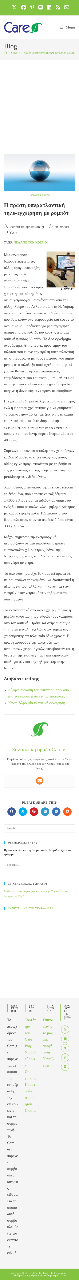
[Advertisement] (39, 101)
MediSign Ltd (46, 1273)
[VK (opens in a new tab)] (40, 7)
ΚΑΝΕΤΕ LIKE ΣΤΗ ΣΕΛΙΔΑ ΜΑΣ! (31, 908)
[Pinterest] (65, 1057)
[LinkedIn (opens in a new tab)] (49, 7)
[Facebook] (65, 1039)
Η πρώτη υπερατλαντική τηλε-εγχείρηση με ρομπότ (50, 52)
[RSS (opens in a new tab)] (58, 7)
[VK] (65, 1067)
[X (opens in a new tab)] (14, 7)
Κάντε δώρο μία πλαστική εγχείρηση (36, 703)
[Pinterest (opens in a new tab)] (32, 7)
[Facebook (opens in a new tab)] (23, 7)
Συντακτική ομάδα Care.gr (26, 226)
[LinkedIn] (65, 1048)
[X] (65, 1030)
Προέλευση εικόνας (40, 194)
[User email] (39, 781)
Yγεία (13, 232)
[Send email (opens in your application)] (65, 7)
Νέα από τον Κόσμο (30, 242)
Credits (30, 1110)
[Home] (5, 52)
